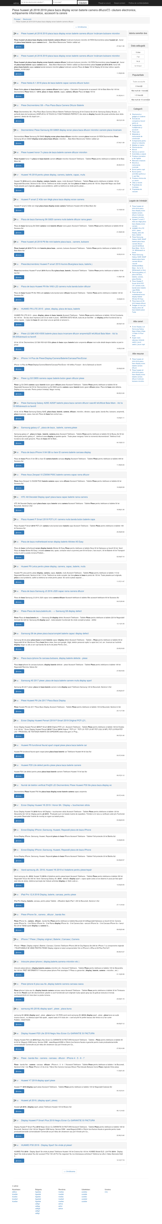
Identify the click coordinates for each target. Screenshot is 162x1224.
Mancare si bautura (138, 160)
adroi (60, 1206)
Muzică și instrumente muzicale (136, 165)
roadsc (61, 1196)
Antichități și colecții (139, 154)
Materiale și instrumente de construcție (137, 136)
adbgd (37, 1208)
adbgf (37, 1211)
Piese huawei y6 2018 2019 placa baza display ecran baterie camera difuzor (138, 363)
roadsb (61, 1194)
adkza (14, 1192)
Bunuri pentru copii (138, 169)
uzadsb (84, 1194)
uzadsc (84, 1196)
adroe (16, 3)
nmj (106, 1192)
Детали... (19, 46)
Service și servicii (138, 152)
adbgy (37, 1206)
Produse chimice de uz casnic (139, 179)
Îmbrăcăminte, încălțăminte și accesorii (137, 127)
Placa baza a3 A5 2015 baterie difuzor (139, 302)
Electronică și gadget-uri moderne (138, 115)
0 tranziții (139, 86)
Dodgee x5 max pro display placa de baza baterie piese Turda (139, 308)
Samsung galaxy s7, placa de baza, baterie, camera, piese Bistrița (139, 275)
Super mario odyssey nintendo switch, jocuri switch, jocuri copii (138, 341)
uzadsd (84, 1199)
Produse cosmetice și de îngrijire (138, 157)
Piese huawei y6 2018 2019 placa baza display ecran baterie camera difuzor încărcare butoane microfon (138, 211)
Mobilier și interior (138, 145)
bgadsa (38, 1192)
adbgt (37, 1203)
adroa (60, 1203)
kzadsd (15, 1199)
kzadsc (14, 1196)
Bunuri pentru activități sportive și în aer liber (139, 173)
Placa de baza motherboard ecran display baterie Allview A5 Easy (138, 295)
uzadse (84, 1201)
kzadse (15, 1201)
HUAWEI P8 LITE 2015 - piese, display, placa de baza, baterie (138, 231)
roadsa (61, 1192)
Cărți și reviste (137, 182)
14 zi (138, 61)
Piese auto (135, 132)
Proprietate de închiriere (137, 186)
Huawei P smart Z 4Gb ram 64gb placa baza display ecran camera (139, 222)
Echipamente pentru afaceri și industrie (139, 142)
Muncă (134, 149)
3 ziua (138, 52)
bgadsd (38, 1199)
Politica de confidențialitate (139, 3)
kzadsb (15, 1194)
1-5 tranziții (139, 95)
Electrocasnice (137, 147)
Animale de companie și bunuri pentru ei (138, 120)
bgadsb (38, 1194)
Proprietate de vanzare (137, 190)
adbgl (37, 1213)
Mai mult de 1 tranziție (140, 90)
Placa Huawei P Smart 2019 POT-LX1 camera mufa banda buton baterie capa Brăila (139, 285)
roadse (61, 1201)
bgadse (38, 1201)
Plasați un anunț (104, 3)
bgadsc (38, 1196)
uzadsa (84, 1192)
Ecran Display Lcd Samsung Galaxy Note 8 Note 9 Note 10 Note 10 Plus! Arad (138, 331)
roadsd (61, 1199)
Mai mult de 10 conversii (140, 99)
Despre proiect (119, 3)
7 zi (138, 57)
